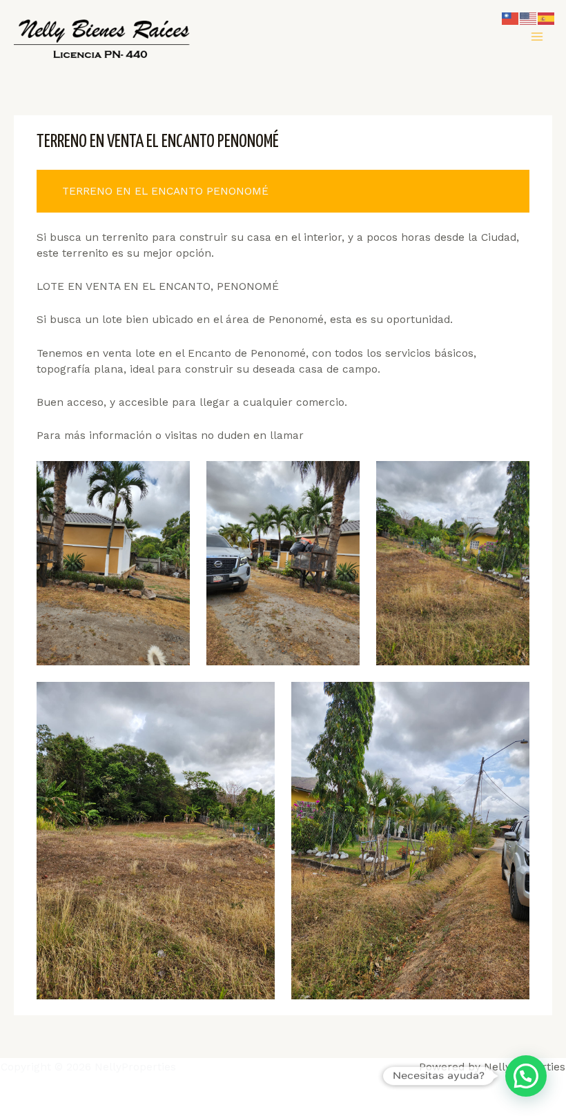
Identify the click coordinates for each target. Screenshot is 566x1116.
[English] (529, 18)
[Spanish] (547, 18)
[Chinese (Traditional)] (511, 18)
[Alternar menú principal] (537, 36)
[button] (526, 1076)
